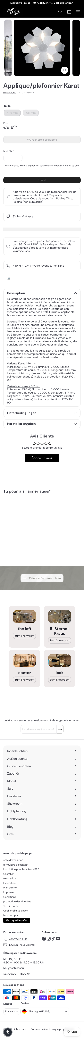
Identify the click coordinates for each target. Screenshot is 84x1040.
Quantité (8, 151)
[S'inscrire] (60, 729)
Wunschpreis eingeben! (42, 140)
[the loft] (24, 616)
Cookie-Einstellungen (15, 910)
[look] (59, 660)
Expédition (9, 883)
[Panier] (69, 11)
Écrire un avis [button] (42, 458)
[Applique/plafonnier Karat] (27, 527)
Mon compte (10, 915)
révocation (9, 878)
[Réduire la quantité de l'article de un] (6, 158)
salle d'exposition (13, 860)
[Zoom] (64, 70)
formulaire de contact (15, 864)
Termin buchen (11, 906)
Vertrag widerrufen (16, 920)
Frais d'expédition (29, 165)
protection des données (17, 901)
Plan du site (10, 887)
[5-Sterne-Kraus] (59, 616)
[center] (24, 660)
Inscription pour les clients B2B (21, 869)
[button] (8, 1032)
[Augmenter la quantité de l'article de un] (19, 158)
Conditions (9, 897)
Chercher (8, 874)
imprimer (8, 892)
